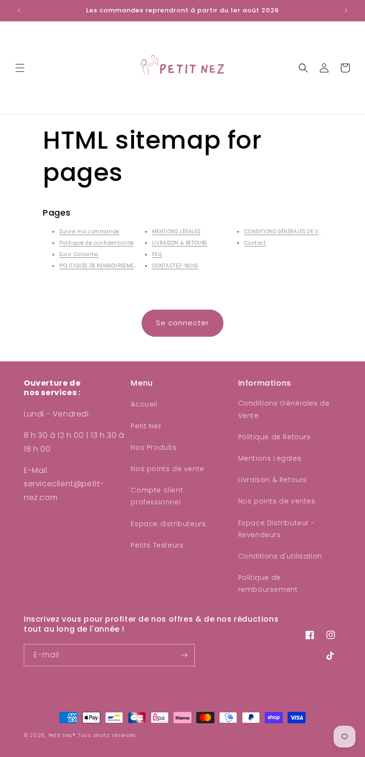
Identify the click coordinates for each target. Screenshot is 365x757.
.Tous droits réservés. (107, 735)
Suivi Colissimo (78, 254)
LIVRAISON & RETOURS (179, 242)
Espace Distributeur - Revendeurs (276, 528)
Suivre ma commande (89, 231)
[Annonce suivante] (346, 10)
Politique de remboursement (268, 583)
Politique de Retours (274, 437)
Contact (255, 242)
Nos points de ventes (277, 501)
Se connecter (182, 323)
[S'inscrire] (183, 655)
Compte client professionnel (157, 496)
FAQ (157, 254)
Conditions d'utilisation (280, 556)
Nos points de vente (167, 468)
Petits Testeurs (157, 545)
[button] (20, 67)
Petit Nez (146, 426)
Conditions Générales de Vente (284, 409)
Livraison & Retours (272, 479)
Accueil (144, 404)
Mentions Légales (270, 458)
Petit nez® (62, 735)
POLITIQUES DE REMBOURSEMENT (99, 265)
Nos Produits (153, 447)
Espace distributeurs (168, 524)
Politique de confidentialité (96, 242)
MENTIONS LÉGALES (176, 231)
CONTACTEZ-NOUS (175, 265)
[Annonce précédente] (19, 10)
